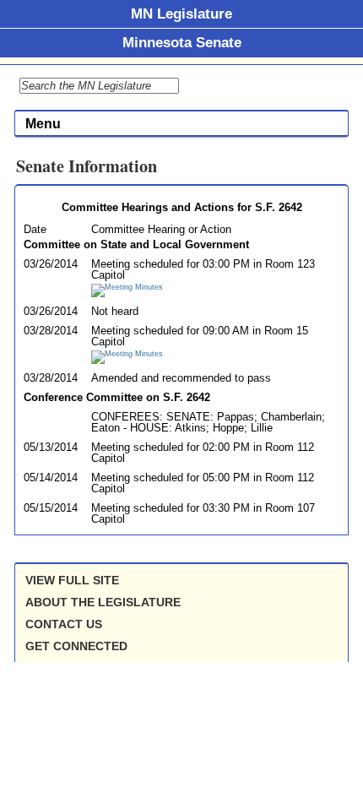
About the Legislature (103, 602)
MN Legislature (181, 13)
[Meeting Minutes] (127, 287)
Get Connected (76, 646)
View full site (72, 580)
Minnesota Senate (181, 42)
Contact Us (63, 624)
